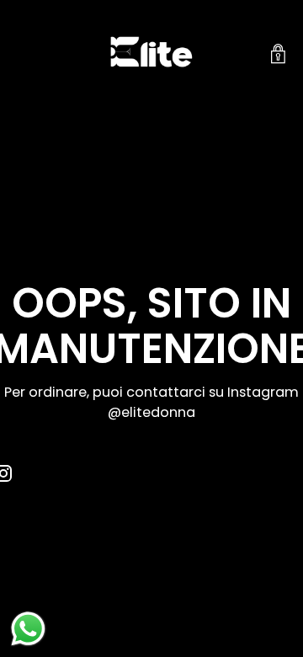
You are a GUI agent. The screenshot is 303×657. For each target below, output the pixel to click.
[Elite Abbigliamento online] (151, 54)
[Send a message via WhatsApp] (28, 629)
